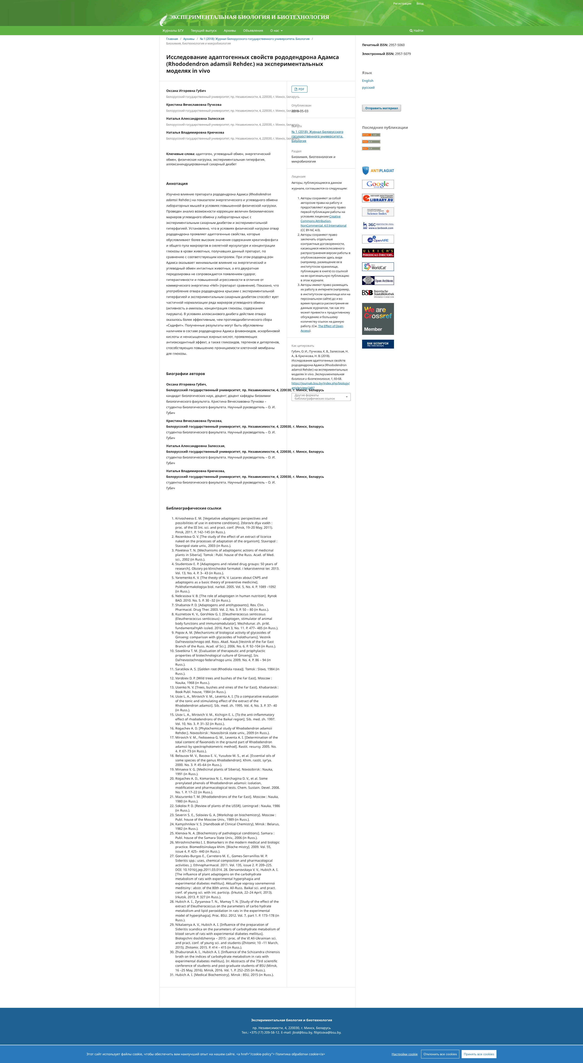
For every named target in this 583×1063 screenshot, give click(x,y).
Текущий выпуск (204, 30)
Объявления (253, 30)
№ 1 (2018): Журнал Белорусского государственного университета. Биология (254, 39)
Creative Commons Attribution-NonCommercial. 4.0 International (323, 221)
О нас (275, 30)
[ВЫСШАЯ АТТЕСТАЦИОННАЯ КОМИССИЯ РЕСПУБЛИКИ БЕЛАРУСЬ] (378, 347)
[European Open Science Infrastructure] (378, 242)
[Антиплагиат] (378, 174)
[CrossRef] (378, 333)
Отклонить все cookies (440, 1054)
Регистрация (402, 3)
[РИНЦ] (378, 215)
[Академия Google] (378, 187)
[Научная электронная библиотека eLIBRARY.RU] (378, 201)
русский (368, 87)
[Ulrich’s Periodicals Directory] (378, 256)
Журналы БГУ (173, 30)
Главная (172, 39)
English (367, 80)
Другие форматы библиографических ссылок (315, 397)
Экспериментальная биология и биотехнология (249, 17)
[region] (291, 1054)
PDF (301, 89)
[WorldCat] (378, 270)
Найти (418, 30)
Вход (420, 3)
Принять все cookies (479, 1054)
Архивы (230, 30)
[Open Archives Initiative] (378, 284)
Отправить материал (381, 108)
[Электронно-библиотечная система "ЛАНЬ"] (378, 228)
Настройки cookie (405, 1054)
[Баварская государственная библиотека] (378, 297)
